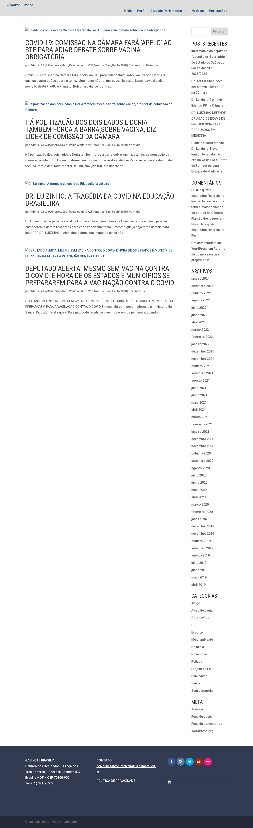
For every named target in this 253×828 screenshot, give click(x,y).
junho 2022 (199, 315)
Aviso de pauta (202, 610)
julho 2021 (198, 388)
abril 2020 (198, 497)
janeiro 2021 (200, 432)
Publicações (218, 11)
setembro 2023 (202, 286)
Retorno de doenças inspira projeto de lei (208, 254)
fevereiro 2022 (202, 337)
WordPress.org (202, 731)
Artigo (195, 603)
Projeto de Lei (201, 669)
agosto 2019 (200, 555)
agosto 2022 (200, 300)
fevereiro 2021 (202, 424)
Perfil (141, 11)
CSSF (195, 625)
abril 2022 (198, 322)
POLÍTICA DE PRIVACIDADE (115, 781)
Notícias (198, 11)
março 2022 (200, 330)
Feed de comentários (206, 724)
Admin (34, 65)
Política (196, 661)
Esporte (197, 632)
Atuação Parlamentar (166, 11)
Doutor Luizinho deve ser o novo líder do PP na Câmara (207, 86)
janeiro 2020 (200, 519)
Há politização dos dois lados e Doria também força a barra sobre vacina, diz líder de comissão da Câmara (90, 129)
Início (128, 11)
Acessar (197, 709)
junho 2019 (199, 570)
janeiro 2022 (200, 344)
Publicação (199, 676)
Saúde (195, 683)
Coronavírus (137, 65)
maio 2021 (199, 402)
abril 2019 (198, 585)
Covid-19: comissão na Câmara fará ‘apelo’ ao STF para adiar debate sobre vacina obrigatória (98, 50)
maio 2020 (199, 490)
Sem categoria (202, 691)
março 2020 (200, 504)
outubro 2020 (201, 453)
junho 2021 (199, 395)
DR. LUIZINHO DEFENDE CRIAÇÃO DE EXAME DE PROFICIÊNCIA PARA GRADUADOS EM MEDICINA (208, 124)
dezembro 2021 (202, 351)
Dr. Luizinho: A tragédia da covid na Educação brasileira (99, 200)
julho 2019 (198, 563)
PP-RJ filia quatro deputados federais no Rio (207, 230)
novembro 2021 (202, 359)
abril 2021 (198, 410)
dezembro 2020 (202, 439)
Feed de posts (201, 716)
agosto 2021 (200, 380)
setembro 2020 (202, 461)
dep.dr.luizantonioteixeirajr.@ (117, 766)
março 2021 (200, 417)
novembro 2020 (202, 446)
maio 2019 (199, 577)
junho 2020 (199, 482)
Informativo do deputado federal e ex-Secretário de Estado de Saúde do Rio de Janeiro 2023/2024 (209, 62)
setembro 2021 (202, 373)
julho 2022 (198, 308)
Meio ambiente (202, 639)
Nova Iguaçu (200, 654)
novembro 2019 (202, 533)
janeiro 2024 (200, 278)
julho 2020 (198, 475)
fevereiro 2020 (202, 512)
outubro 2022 (201, 293)
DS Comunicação (64, 822)
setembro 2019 (202, 548)
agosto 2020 (200, 468)
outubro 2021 (201, 366)
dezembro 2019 (202, 526)
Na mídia (152, 65)
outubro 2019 (201, 541)
